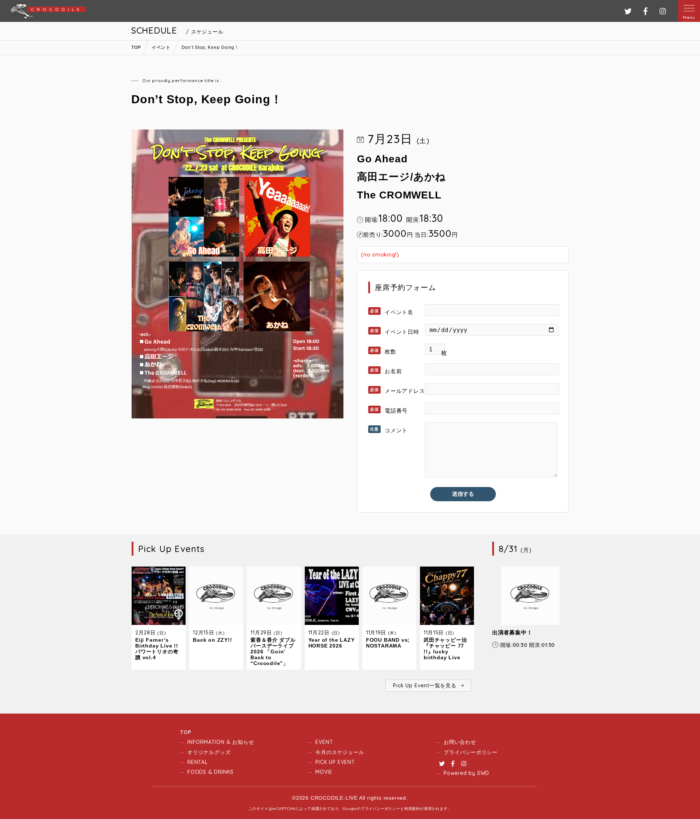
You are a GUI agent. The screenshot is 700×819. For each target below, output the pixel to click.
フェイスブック (645, 11)
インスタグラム (662, 11)
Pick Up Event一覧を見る (424, 685)
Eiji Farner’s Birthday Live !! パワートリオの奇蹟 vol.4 (156, 648)
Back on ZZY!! (212, 640)
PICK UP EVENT (335, 762)
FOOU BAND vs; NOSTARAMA (388, 643)
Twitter (442, 763)
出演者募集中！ (512, 632)
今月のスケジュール (339, 752)
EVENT (324, 742)
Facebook (452, 763)
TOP (185, 732)
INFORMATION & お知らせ (220, 742)
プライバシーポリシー (471, 752)
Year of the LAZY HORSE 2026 (331, 643)
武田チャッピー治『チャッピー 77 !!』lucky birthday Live (445, 648)
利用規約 (412, 809)
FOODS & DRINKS (210, 772)
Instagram (463, 763)
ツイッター (628, 11)
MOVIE (323, 772)
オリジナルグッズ (208, 752)
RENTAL (197, 762)
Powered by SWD (466, 773)
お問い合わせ (460, 742)
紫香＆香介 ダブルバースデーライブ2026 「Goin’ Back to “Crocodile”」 (272, 651)
